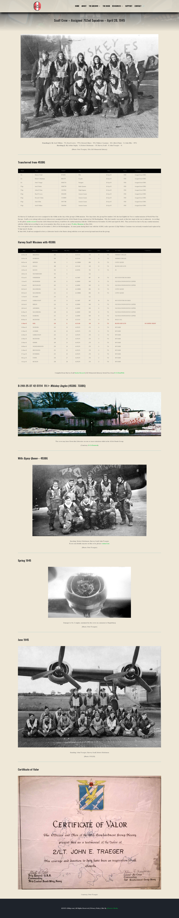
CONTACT (138, 6)
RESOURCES (116, 6)
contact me (105, 543)
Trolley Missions (78, 224)
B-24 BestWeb (119, 373)
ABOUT (84, 6)
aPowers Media (112, 908)
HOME (77, 6)
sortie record (31, 222)
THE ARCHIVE (93, 6)
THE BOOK (106, 6)
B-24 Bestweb (93, 445)
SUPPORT (128, 6)
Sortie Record (80, 373)
